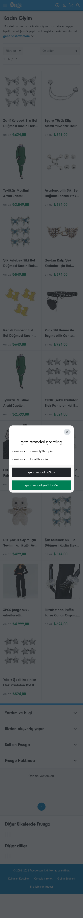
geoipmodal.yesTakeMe (41, 485)
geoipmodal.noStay (41, 472)
